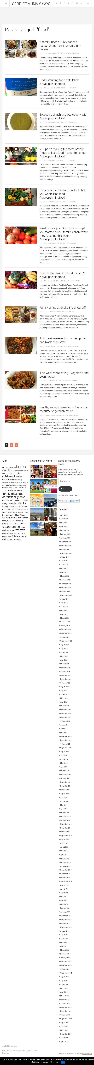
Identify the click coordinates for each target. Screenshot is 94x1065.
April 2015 (63, 992)
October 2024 (65, 591)
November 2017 (65, 873)
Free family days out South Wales (13, 515)
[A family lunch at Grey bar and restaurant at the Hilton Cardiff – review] (21, 49)
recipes (5, 530)
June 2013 (64, 1038)
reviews (19, 529)
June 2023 (64, 652)
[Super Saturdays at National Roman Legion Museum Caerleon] (50, 529)
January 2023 (65, 671)
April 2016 (63, 946)
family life (20, 503)
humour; (12, 524)
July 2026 (63, 515)
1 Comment (72, 88)
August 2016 (64, 931)
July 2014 (63, 1026)
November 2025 (65, 545)
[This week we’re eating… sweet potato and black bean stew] (21, 345)
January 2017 (65, 912)
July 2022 (63, 690)
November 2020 (65, 740)
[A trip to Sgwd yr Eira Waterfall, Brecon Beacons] (50, 515)
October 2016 (65, 923)
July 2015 (63, 980)
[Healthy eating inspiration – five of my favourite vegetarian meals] (21, 414)
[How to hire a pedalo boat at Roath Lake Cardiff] (50, 501)
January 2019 (65, 820)
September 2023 (66, 641)
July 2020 (63, 755)
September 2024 (66, 595)
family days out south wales (13, 498)
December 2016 (65, 915)
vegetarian (17, 539)
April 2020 (63, 767)
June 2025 (64, 564)
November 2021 (65, 717)
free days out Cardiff (14, 508)
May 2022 (63, 698)
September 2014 (66, 1018)
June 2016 (64, 938)
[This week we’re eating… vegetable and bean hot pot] (21, 380)
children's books (13, 473)
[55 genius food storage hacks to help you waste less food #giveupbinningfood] (21, 197)
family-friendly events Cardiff (12, 488)
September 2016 (66, 927)
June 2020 (64, 759)
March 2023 (64, 664)
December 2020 (65, 736)
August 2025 (64, 557)
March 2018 (64, 858)
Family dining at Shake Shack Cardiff (63, 307)
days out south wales (15, 483)
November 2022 (65, 679)
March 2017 (64, 904)
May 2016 (63, 942)
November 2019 (65, 786)
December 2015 (65, 961)
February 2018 (65, 862)
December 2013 (65, 1034)
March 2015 (64, 996)
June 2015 (64, 984)
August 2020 (64, 751)
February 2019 (65, 816)
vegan (11, 539)
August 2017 (64, 885)
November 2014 (65, 1011)
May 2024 (63, 610)
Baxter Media (87, 1053)
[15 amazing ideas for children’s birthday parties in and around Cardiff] (36, 501)
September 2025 (66, 553)
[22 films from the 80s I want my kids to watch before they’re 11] (36, 472)
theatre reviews (13, 533)
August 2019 (64, 793)
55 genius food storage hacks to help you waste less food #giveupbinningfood (63, 193)
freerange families (11, 517)
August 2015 (64, 977)
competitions (6, 482)
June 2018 (64, 847)
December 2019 (65, 782)
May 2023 (63, 656)
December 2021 (65, 713)
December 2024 (65, 583)
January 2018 (65, 866)
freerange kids (11, 521)
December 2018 (65, 824)
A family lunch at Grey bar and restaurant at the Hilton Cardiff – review (60, 45)
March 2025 (64, 576)
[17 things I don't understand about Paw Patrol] (36, 486)
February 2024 (65, 622)
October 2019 (65, 790)
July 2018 (63, 843)
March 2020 (64, 770)
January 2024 (65, 625)
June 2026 (64, 519)
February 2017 (65, 908)
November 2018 (65, 828)
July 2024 (63, 603)
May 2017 (63, 896)
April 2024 (63, 614)
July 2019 (63, 797)
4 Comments (71, 202)
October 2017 (65, 877)
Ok (63, 1062)
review (12, 530)
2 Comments (71, 243)
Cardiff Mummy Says (31, 3)
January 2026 (65, 538)
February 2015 (65, 999)
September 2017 (66, 881)
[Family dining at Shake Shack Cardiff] (21, 314)
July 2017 (63, 889)
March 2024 (64, 618)
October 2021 (65, 721)
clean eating (17, 479)
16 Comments (75, 281)
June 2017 (64, 893)
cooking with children (16, 482)
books (14, 467)
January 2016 (65, 957)
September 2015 (66, 973)
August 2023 (64, 644)
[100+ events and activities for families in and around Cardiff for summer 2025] (50, 486)
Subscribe (65, 489)
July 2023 (63, 648)
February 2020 (65, 774)
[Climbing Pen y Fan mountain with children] (36, 515)
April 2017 (63, 900)
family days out (15, 490)
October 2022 (65, 683)
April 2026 (63, 526)
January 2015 (65, 1003)
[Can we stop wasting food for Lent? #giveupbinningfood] (21, 280)
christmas (7, 479)
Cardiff (6, 470)
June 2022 (64, 694)
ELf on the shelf (21, 485)
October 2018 (65, 831)
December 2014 (65, 1007)
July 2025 (63, 561)
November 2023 (65, 633)
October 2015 (65, 969)
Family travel (8, 506)
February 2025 (65, 580)
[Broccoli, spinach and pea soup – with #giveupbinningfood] (21, 121)
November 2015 (65, 965)
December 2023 (65, 629)
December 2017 (65, 870)
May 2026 (63, 522)
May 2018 (63, 851)
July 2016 (63, 935)
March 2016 (64, 950)
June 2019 (64, 801)
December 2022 (65, 675)
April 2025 (63, 572)
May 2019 (63, 805)
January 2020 (65, 778)
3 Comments (69, 312)
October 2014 (65, 1015)
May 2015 (63, 988)
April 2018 (63, 854)
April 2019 (63, 809)
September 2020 (66, 748)
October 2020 (65, 744)
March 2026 (64, 530)
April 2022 (63, 702)
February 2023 (65, 667)
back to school (7, 467)
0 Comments (74, 53)
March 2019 (64, 812)
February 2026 (65, 534)
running (4, 533)
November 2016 (65, 919)
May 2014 (63, 1030)
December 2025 (65, 541)
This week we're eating (14, 537)
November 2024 (65, 587)
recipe (22, 527)
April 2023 (63, 660)
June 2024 (64, 606)
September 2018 (66, 835)
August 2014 (64, 1022)
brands (21, 466)
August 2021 (64, 725)
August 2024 (64, 599)
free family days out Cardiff (21, 512)
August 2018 (64, 839)
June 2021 (64, 728)
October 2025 (65, 549)
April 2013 (63, 1041)
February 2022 (65, 709)
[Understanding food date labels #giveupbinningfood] (21, 87)
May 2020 (63, 763)
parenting (13, 526)
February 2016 (65, 954)
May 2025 (63, 568)
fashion (16, 507)
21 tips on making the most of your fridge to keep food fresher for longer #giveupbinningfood (63, 152)
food (21, 506)
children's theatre (12, 476)
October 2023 (65, 637)
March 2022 (64, 706)
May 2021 (63, 732)
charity (13, 470)
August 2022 (64, 686)
